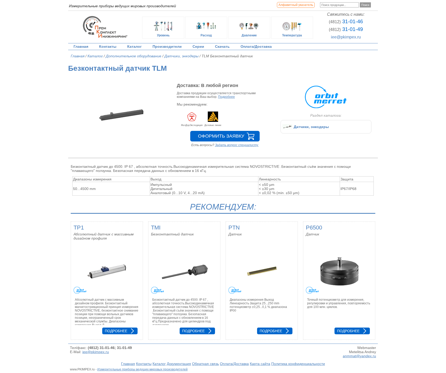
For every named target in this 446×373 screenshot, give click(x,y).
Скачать (222, 46)
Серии (198, 46)
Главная (81, 46)
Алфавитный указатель (295, 5)
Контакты (107, 46)
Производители (167, 46)
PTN (234, 227)
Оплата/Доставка (256, 46)
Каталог (134, 46)
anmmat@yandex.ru (359, 356)
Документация (179, 364)
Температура (292, 35)
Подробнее (226, 97)
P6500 (314, 227)
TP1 (79, 227)
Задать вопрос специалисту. (237, 145)
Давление (249, 35)
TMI (156, 227)
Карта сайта (260, 364)
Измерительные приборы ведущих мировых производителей (142, 369)
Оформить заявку (221, 136)
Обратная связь (205, 364)
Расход (206, 35)
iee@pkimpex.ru (346, 37)
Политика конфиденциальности (298, 364)
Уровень (163, 35)
